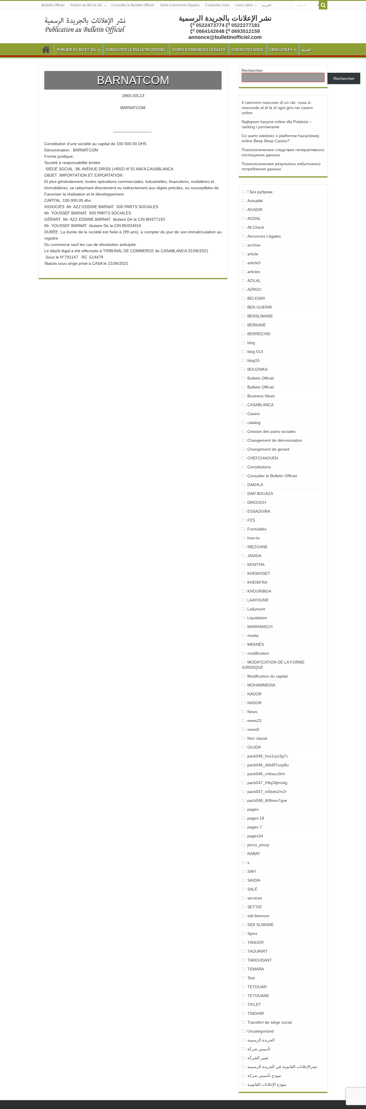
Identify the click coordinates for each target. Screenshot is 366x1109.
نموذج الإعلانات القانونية (267, 1084)
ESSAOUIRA (258, 511)
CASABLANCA (260, 404)
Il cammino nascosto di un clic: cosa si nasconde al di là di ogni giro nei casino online (277, 107)
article (252, 254)
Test (251, 978)
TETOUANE (258, 995)
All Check (255, 227)
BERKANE (256, 325)
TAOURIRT (258, 951)
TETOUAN (256, 986)
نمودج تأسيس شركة (264, 1075)
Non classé (257, 738)
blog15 (253, 360)
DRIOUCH (256, 502)
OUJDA (254, 747)
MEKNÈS (255, 644)
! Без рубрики (259, 192)
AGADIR (254, 209)
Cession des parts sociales (271, 431)
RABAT (253, 853)
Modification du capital (267, 676)
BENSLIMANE (260, 316)
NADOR (254, 694)
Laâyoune (256, 609)
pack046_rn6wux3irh (266, 773)
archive (253, 245)
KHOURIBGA (259, 591)
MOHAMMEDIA (261, 685)
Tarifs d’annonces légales (180, 5)
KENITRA (255, 564)
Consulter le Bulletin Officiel (132, 5)
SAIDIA (253, 880)
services (254, 898)
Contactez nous (217, 5)
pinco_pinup (258, 844)
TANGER (255, 942)
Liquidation (257, 617)
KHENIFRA (257, 582)
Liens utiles (244, 5)
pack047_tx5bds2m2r (267, 791)
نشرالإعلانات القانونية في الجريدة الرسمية (282, 1066)
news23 (254, 720)
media (252, 635)
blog (251, 342)
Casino (253, 413)
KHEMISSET (258, 573)
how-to (253, 538)
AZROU (254, 289)
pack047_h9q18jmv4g (267, 782)
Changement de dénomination (274, 440)
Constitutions (259, 467)
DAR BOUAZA (260, 493)
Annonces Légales (264, 236)
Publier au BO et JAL (86, 5)
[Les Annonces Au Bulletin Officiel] (85, 25)
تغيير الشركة (257, 1057)
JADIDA (254, 555)
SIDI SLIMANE (262, 924)
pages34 (255, 836)
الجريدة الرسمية (260, 1040)
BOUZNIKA (257, 369)
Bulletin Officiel (53, 5)
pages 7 (254, 827)
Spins (252, 933)
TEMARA (257, 969)
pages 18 (255, 818)
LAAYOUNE (257, 600)
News (252, 711)
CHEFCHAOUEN (262, 458)
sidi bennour (258, 915)
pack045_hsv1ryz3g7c (267, 756)
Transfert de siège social (269, 1022)
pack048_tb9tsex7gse (267, 800)
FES (251, 520)
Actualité (255, 200)
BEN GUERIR (259, 307)
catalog (253, 422)
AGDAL (254, 218)
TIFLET (254, 1004)
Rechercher (252, 70)
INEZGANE (257, 546)
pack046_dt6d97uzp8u (268, 765)
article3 (253, 263)
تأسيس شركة (258, 1049)
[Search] (323, 5)
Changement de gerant (268, 449)
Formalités (256, 529)
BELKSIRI (256, 298)
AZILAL (254, 280)
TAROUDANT (260, 960)
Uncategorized (260, 1031)
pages (252, 809)
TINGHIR (255, 1013)
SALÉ (252, 889)
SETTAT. (255, 907)
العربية (266, 5)
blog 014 (255, 351)
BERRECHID (259, 333)
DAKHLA (255, 484)
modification (258, 653)
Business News (261, 396)
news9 (253, 729)
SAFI (251, 871)
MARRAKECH (259, 626)
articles (253, 271)
